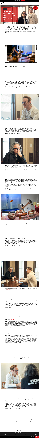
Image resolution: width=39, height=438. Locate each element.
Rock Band (8, 289)
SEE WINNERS (23, 0)
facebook (37, 3)
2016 (15, 434)
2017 (5, 434)
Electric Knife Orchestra (14, 319)
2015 (26, 434)
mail (36, 3)
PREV (17, 430)
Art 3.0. (10, 333)
